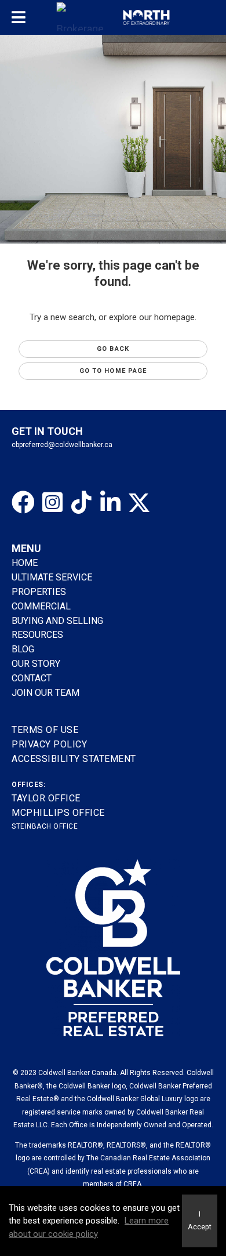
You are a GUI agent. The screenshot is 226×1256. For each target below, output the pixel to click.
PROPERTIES (39, 591)
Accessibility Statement (74, 758)
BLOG (23, 649)
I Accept (200, 1221)
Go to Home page (113, 371)
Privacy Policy (49, 744)
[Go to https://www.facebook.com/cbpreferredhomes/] (23, 503)
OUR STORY (36, 663)
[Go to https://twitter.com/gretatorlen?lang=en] (139, 503)
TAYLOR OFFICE (46, 798)
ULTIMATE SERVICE (52, 577)
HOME (25, 562)
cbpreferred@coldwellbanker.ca (62, 445)
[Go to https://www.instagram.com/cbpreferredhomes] (52, 503)
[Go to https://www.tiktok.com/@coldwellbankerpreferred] (81, 503)
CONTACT (32, 678)
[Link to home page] (113, 17)
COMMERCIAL (41, 606)
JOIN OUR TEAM (47, 692)
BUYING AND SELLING (57, 620)
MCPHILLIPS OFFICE (58, 812)
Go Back (113, 349)
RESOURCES (37, 634)
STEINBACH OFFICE (45, 826)
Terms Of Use (45, 729)
